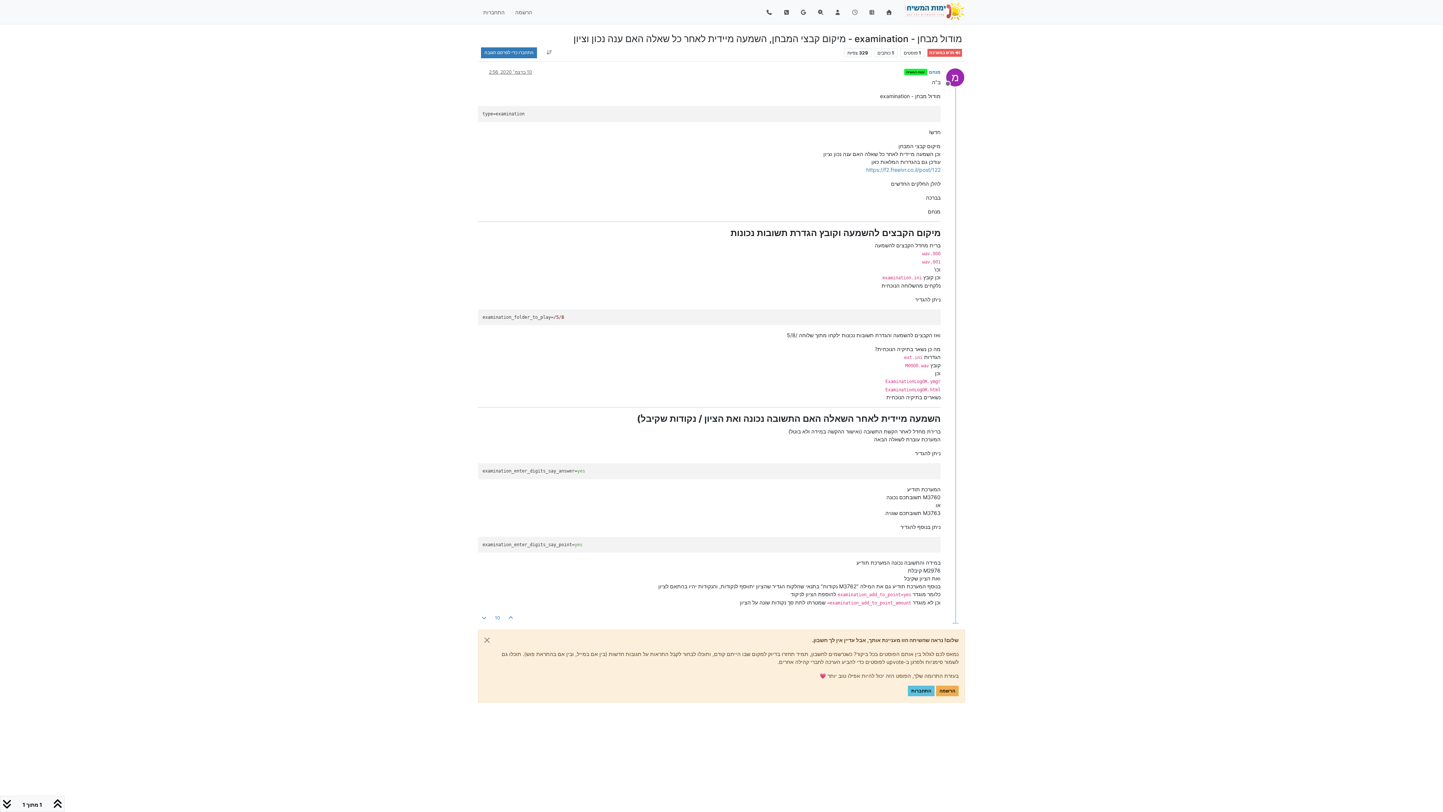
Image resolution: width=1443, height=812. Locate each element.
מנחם (935, 72)
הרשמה (947, 691)
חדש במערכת (942, 52)
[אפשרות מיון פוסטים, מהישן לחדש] (549, 52)
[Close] (487, 640)
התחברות (921, 691)
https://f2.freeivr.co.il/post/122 (903, 170)
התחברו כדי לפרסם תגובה (509, 52)
